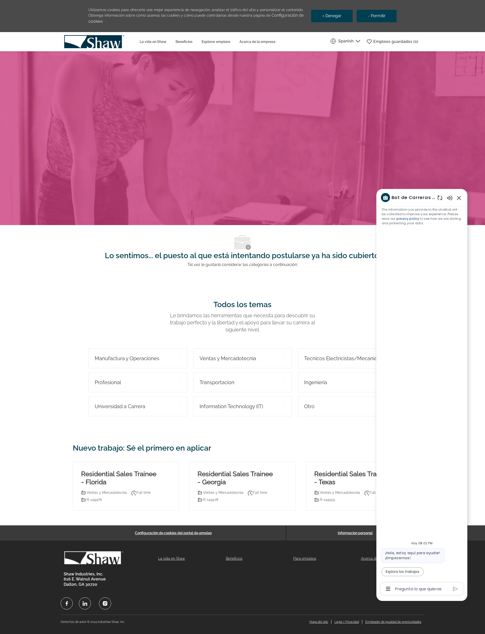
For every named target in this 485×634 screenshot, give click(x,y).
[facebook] (67, 603)
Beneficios (184, 42)
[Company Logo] (99, 42)
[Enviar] (455, 589)
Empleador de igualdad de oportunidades (393, 622)
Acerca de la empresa (257, 42)
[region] (421, 392)
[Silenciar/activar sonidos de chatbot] (449, 197)
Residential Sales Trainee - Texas (352, 478)
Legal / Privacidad (346, 622)
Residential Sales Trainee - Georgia (235, 478)
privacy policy (407, 218)
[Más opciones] (388, 589)
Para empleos (304, 558)
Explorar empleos (216, 42)
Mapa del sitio (318, 622)
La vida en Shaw (153, 42)
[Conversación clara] (440, 197)
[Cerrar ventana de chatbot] (459, 197)
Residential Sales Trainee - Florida (118, 478)
